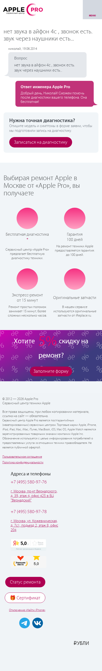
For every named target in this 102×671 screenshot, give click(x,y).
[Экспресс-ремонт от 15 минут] (27, 279)
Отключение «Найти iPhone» (27, 610)
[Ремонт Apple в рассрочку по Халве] (75, 658)
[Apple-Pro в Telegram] (24, 623)
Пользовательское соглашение (22, 457)
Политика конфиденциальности (22, 462)
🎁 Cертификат (25, 598)
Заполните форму (51, 371)
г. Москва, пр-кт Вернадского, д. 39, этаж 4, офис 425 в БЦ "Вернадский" (34, 495)
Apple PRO (23, 9)
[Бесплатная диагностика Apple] (27, 218)
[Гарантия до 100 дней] (75, 218)
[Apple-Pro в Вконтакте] (37, 623)
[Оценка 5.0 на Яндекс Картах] (28, 545)
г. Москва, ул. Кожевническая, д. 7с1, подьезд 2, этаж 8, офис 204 (34, 525)
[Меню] (92, 9)
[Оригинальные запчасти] (75, 279)
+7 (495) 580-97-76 (29, 482)
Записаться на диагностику (40, 142)
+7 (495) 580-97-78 (29, 511)
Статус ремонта (25, 582)
